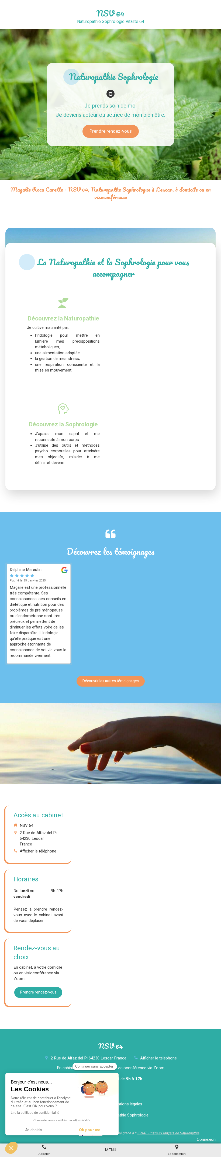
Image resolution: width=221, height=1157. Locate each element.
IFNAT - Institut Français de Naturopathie (168, 1133)
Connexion (206, 1139)
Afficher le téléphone (38, 851)
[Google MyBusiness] (110, 94)
